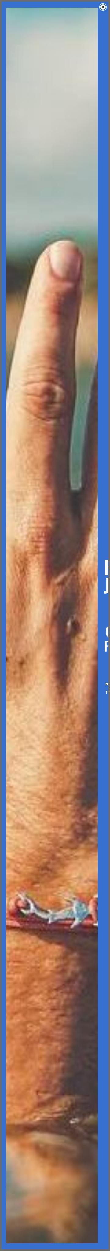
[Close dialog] (103, 7)
